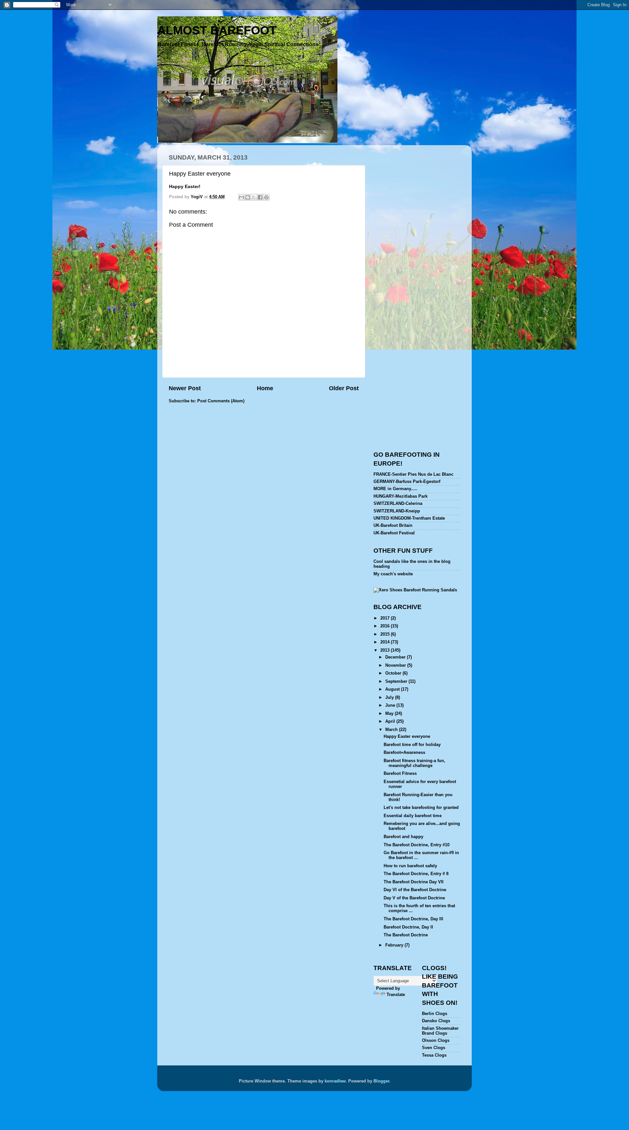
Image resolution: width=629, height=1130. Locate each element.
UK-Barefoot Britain (392, 525)
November (396, 665)
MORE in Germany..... (395, 489)
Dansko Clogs (436, 1021)
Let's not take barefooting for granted (421, 807)
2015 (385, 634)
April (390, 721)
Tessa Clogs (434, 1055)
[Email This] (241, 197)
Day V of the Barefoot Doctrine (414, 898)
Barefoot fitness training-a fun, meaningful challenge (414, 763)
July (390, 697)
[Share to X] (254, 197)
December (396, 657)
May (390, 713)
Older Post (344, 388)
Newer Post (185, 388)
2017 (385, 618)
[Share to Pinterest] (266, 197)
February (395, 945)
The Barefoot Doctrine (406, 935)
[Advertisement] (428, 196)
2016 (385, 626)
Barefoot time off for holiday (412, 744)
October (394, 673)
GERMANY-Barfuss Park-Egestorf (406, 481)
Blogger (381, 1081)
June (390, 705)
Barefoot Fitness (400, 773)
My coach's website (393, 574)
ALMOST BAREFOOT (216, 30)
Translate (396, 994)
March (392, 729)
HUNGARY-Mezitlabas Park (400, 496)
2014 (385, 642)
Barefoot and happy (403, 836)
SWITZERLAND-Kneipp (396, 511)
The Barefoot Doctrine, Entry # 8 (416, 873)
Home (265, 388)
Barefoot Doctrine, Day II (408, 927)
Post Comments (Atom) (220, 401)
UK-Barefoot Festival (394, 533)
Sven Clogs (433, 1047)
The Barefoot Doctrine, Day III (413, 919)
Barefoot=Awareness (404, 752)
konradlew (335, 1081)
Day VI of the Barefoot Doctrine (415, 890)
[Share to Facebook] (260, 197)
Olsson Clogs (435, 1040)
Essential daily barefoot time (413, 816)
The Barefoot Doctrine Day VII (414, 882)
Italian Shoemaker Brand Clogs (440, 1031)
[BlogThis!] (247, 197)
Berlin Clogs (434, 1013)
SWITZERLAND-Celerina (397, 503)
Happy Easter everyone (407, 736)
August (393, 689)
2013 (385, 650)
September (397, 681)
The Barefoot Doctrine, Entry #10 (416, 845)
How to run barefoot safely (410, 866)
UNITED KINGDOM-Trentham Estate (409, 518)
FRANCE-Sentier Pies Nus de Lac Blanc (413, 474)
